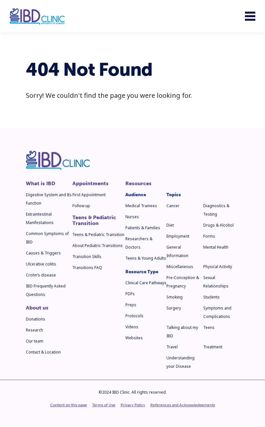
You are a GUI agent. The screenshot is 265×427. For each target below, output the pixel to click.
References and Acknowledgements (182, 405)
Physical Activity (217, 266)
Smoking (174, 297)
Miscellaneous (179, 266)
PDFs (130, 294)
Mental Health (215, 247)
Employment (177, 236)
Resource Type (141, 272)
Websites (134, 338)
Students (211, 297)
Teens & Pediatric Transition (94, 220)
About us (37, 308)
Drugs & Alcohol (218, 225)
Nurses (132, 216)
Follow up (81, 205)
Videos (131, 327)
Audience (135, 194)
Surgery (173, 308)
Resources (138, 183)
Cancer (172, 205)
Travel (172, 347)
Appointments (90, 183)
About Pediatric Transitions (97, 245)
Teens (209, 327)
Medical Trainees (141, 205)
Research (34, 330)
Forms (209, 236)
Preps (130, 305)
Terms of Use (103, 405)
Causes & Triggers (43, 253)
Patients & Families (142, 227)
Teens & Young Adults (145, 258)
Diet (170, 225)
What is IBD (40, 183)
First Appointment (89, 194)
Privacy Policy (133, 405)
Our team (34, 341)
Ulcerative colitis (41, 264)
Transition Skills (86, 256)
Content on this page (68, 405)
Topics (173, 194)
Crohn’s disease (41, 275)
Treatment (212, 347)
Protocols (134, 316)
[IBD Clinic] (37, 16)
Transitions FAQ (87, 267)
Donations (35, 319)
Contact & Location (43, 352)
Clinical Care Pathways (145, 283)
